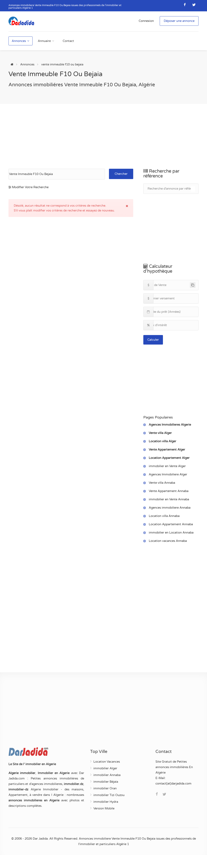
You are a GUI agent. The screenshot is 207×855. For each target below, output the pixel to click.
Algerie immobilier (21, 773)
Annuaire (44, 41)
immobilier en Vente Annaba (169, 499)
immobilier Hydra (105, 802)
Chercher (121, 174)
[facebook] (184, 4)
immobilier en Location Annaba (171, 532)
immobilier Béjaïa (105, 781)
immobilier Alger (105, 768)
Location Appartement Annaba (171, 524)
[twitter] (194, 4)
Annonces (19, 41)
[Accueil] (12, 64)
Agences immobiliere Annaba (169, 507)
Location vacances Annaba (168, 541)
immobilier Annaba (106, 775)
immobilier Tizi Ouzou (109, 795)
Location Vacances (106, 761)
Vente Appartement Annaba (168, 491)
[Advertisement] (103, 136)
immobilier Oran (105, 788)
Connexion (146, 21)
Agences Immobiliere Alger (168, 474)
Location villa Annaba (164, 516)
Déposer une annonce (179, 21)
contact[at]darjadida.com (173, 783)
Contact (68, 41)
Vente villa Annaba (162, 483)
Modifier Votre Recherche (30, 187)
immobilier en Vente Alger (167, 466)
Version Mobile (103, 808)
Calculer (153, 340)
